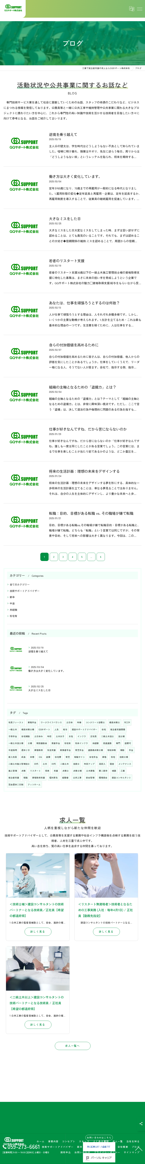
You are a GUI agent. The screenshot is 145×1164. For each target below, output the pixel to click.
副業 (48, 757)
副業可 (128, 743)
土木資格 (90, 770)
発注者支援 (13, 777)
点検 (23, 770)
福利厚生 (53, 777)
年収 (49, 736)
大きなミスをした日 (65, 218)
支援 (56, 770)
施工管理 (12, 770)
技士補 (121, 736)
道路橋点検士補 (95, 750)
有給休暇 (111, 750)
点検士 (65, 770)
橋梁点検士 (114, 722)
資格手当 (32, 722)
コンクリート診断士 (95, 722)
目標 (32, 757)
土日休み (38, 736)
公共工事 (77, 777)
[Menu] (139, 9)
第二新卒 (103, 770)
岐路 (114, 770)
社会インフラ (81, 743)
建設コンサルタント (121, 777)
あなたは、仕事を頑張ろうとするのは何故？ (84, 302)
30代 (53, 763)
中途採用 (12, 750)
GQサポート (44, 729)
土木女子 (60, 736)
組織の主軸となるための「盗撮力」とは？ (82, 387)
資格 (104, 757)
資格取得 (38, 750)
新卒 (12, 597)
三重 (123, 770)
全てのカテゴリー (20, 584)
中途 (12, 603)
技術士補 (124, 757)
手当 (131, 750)
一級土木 (12, 729)
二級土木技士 (107, 736)
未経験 (13, 609)
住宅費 (58, 757)
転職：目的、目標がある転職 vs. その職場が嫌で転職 (91, 513)
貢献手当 (55, 743)
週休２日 (25, 750)
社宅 (113, 757)
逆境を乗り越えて (63, 134)
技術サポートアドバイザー (24, 591)
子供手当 (12, 736)
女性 (71, 736)
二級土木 (64, 763)
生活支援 (51, 750)
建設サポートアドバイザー (84, 729)
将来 (47, 770)
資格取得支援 (38, 777)
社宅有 (13, 616)
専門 (118, 743)
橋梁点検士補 (27, 729)
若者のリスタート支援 (66, 260)
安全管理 (90, 777)
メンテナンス (124, 763)
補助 (122, 750)
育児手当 (79, 750)
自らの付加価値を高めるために (73, 344)
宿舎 (112, 763)
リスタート (35, 770)
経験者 (65, 777)
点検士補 (77, 770)
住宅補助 (25, 736)
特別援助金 (41, 743)
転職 (26, 777)
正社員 (93, 736)
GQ (40, 757)
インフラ (81, 736)
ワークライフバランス (51, 722)
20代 (36, 763)
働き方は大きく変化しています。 (75, 176)
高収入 (102, 763)
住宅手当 (93, 757)
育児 (68, 757)
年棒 (79, 722)
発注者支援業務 (117, 729)
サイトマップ (132, 1152)
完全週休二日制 (15, 784)
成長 (23, 757)
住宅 (104, 729)
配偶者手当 (65, 750)
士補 (30, 743)
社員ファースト (15, 722)
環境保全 (103, 777)
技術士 (76, 763)
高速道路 (107, 743)
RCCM (127, 722)
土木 (45, 763)
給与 (65, 729)
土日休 (69, 722)
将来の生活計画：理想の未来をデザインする (84, 471)
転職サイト (79, 757)
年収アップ (89, 763)
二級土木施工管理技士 (19, 763)
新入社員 (12, 757)
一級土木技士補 (15, 743)
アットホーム (34, 784)
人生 (56, 729)
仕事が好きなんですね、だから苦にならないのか (88, 429)
